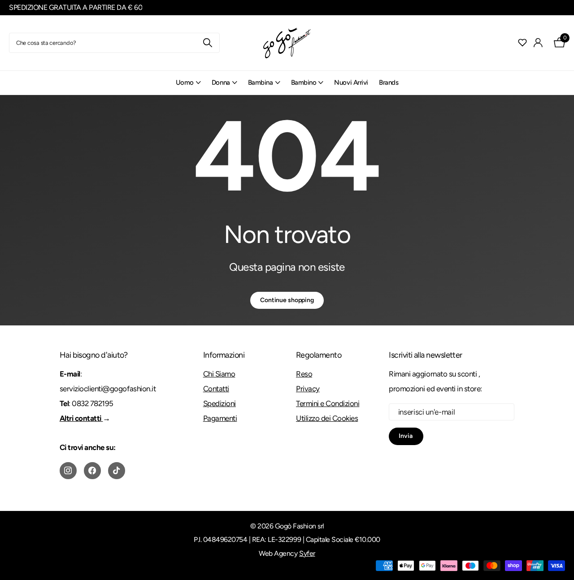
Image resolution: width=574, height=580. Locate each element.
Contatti (216, 388)
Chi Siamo (219, 373)
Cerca (207, 43)
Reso (304, 373)
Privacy (308, 388)
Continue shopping (287, 300)
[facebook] (92, 470)
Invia (406, 436)
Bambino (304, 82)
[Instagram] (68, 470)
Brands (388, 82)
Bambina (260, 82)
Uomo (185, 82)
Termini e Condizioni (327, 403)
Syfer (307, 553)
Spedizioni (219, 403)
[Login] (538, 43)
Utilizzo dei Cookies (327, 418)
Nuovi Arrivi (351, 82)
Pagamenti (220, 418)
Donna (221, 82)
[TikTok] (116, 470)
